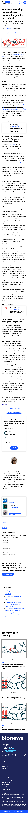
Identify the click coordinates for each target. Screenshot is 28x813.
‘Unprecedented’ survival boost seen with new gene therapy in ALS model (14, 592)
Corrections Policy (7, 780)
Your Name (5, 540)
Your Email (5, 546)
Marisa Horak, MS (10, 28)
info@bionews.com (10, 750)
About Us (4, 759)
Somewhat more (10, 434)
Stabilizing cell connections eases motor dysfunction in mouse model (13, 604)
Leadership (5, 766)
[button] (20, 2)
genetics (4, 525)
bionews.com (10, 748)
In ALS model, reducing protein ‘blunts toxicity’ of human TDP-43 (14, 598)
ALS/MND (4, 522)
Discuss (11, 32)
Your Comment (6, 552)
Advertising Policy (7, 777)
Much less (9, 443)
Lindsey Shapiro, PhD (16, 309)
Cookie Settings (6, 789)
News (19, 124)
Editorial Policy (6, 782)
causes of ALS (12, 144)
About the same (10, 437)
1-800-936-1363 (10, 751)
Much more (9, 431)
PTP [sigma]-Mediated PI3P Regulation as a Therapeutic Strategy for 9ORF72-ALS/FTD (14, 107)
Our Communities (6, 764)
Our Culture (5, 761)
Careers (4, 768)
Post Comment (7, 574)
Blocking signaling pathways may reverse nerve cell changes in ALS (14, 614)
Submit (14, 448)
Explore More (5, 775)
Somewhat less (10, 440)
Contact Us (5, 771)
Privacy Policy (5, 784)
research (4, 528)
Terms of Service (6, 787)
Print (18, 32)
